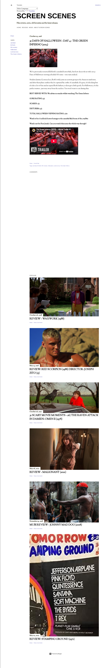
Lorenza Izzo (14, 52)
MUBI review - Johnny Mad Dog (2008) (56, 525)
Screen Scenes (46, 16)
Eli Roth (12, 45)
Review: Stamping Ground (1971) (52, 639)
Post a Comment (38, 322)
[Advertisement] (64, 230)
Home (19, 27)
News (31, 27)
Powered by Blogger (57, 653)
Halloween (13, 49)
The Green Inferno (16, 54)
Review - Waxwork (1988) (47, 319)
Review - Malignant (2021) (48, 472)
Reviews (25, 27)
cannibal (12, 43)
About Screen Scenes (42, 27)
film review (13, 47)
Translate (32, 11)
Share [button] (12, 36)
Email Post (36, 163)
